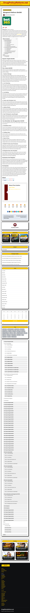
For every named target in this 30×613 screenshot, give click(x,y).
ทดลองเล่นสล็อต (3, 591)
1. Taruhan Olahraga (10, 453)
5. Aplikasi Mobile (8, 45)
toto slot (9, 336)
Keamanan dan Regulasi (8, 52)
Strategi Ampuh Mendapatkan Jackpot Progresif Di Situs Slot (11, 262)
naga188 (2, 582)
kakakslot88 (3, 593)
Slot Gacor (18, 546)
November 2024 (4, 297)
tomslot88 (2, 575)
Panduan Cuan (14, 236)
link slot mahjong (3, 570)
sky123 (2, 568)
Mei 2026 (3, 272)
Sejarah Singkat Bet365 (9, 341)
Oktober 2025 (4, 285)
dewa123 (2, 580)
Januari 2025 (4, 293)
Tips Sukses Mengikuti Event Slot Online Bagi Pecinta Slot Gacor (11, 258)
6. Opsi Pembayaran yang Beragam (10, 46)
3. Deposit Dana (8, 379)
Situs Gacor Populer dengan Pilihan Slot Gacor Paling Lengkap (11, 260)
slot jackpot (3, 569)
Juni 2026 (3, 270)
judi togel (18, 331)
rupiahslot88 (3, 576)
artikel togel (4, 329)
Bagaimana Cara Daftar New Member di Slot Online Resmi (10, 264)
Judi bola (10, 331)
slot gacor (18, 555)
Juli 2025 (3, 287)
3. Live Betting (8, 43)
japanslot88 (3, 581)
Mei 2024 (3, 307)
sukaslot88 (3, 595)
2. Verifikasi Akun (9, 377)
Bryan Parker (7, 56)
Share (4, 54)
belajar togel (17, 329)
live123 (2, 596)
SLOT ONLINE (5, 546)
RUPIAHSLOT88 (3, 601)
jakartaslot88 (3, 586)
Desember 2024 (4, 295)
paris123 (2, 571)
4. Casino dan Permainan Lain (10, 44)
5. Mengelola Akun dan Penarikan (10, 51)
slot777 (2, 573)
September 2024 (4, 301)
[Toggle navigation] (2, 3)
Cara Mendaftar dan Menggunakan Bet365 (11, 47)
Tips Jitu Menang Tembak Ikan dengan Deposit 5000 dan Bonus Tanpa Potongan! (9, 217)
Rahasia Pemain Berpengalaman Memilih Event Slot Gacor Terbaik (12, 256)
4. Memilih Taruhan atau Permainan (12, 381)
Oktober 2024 (4, 299)
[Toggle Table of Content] (16, 39)
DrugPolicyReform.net (15, 2)
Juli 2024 (3, 305)
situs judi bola (19, 34)
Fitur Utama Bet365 (8, 343)
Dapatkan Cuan (5, 331)
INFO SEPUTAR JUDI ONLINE (5, 236)
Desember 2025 (4, 283)
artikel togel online (10, 329)
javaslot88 (3, 594)
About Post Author (6, 55)
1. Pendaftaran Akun (8, 48)
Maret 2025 (4, 289)
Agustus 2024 (4, 303)
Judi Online (14, 331)
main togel (23, 331)
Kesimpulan (6, 53)
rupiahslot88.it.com (4, 600)
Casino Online (22, 329)
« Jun (3, 323)
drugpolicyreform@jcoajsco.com (15, 189)
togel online (4, 336)
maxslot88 (3, 587)
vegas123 (2, 605)
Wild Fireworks (14, 336)
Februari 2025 (4, 291)
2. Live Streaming (8, 42)
